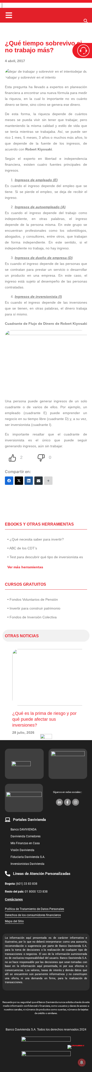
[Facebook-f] (67, 802)
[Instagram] (75, 802)
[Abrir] (9, 15)
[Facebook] (9, 480)
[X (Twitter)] (19, 480)
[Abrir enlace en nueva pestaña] (77, 1055)
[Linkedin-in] (59, 802)
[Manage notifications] (82, 1062)
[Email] (38, 480)
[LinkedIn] (29, 480)
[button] (85, 22)
